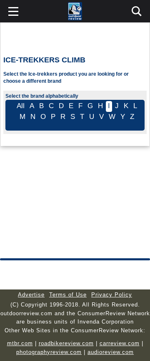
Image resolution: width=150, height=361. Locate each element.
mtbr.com (20, 343)
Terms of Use (68, 295)
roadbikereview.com (66, 343)
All (21, 106)
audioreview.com (111, 352)
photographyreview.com (49, 352)
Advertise (31, 295)
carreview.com (120, 343)
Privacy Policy (111, 295)
